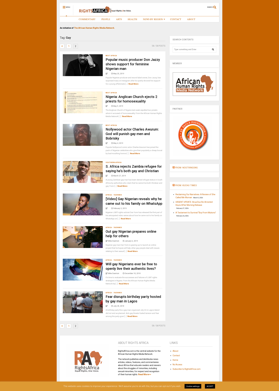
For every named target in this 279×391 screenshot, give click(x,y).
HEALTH (132, 19)
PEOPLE (105, 19)
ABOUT (191, 19)
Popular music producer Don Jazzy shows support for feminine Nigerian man (133, 64)
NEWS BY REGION (153, 19)
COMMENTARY (87, 19)
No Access (177, 364)
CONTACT (175, 19)
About (175, 351)
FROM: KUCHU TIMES (186, 185)
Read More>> (144, 374)
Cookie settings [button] (193, 386)
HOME (69, 19)
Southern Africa (114, 162)
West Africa (111, 55)
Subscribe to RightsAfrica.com (187, 369)
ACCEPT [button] (210, 386)
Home (175, 360)
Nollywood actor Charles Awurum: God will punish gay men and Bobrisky (132, 133)
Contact (176, 355)
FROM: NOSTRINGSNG (186, 167)
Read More (133, 84)
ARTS (119, 19)
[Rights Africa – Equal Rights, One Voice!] (103, 14)
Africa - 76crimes (114, 195)
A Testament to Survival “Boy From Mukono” (196, 212)
